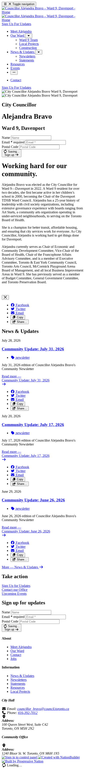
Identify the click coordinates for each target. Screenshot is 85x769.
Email (13, 142)
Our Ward (17, 651)
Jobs (13, 659)
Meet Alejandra (21, 647)
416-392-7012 (27, 713)
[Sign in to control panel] (20, 757)
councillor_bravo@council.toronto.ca (43, 709)
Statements (17, 683)
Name (6, 137)
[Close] (5, 297)
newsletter (22, 357)
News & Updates (22, 676)
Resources (17, 687)
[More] (28, 35)
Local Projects (20, 691)
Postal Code (10, 147)
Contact (15, 655)
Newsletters (18, 680)
